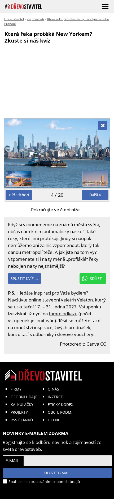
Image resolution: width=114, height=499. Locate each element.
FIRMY (16, 389)
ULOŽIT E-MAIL (57, 472)
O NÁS (53, 389)
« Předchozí (19, 194)
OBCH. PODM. (60, 412)
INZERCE (55, 396)
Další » (95, 194)
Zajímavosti (35, 19)
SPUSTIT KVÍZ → (24, 278)
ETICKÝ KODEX (60, 404)
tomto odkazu (63, 314)
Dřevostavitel (14, 19)
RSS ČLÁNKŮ (22, 419)
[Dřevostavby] (23, 6)
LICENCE (55, 419)
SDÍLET (96, 278)
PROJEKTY (19, 412)
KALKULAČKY (22, 404)
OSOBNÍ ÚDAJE (24, 396)
